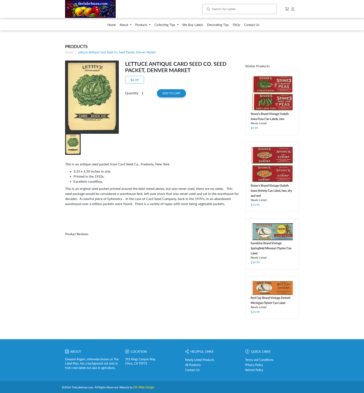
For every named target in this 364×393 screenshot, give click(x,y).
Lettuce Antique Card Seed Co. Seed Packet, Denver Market (117, 52)
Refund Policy (254, 370)
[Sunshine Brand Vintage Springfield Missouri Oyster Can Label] (272, 231)
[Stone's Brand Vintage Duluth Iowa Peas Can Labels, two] (272, 93)
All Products (193, 365)
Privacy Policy (254, 365)
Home (69, 52)
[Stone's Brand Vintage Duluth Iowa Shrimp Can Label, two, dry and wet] (272, 164)
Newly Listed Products (199, 360)
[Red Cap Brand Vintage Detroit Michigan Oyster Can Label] (272, 288)
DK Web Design (143, 387)
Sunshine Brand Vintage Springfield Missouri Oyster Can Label (271, 248)
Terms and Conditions (259, 360)
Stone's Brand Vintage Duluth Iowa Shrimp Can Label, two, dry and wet (271, 190)
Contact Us (192, 370)
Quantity (131, 93)
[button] (125, 25)
